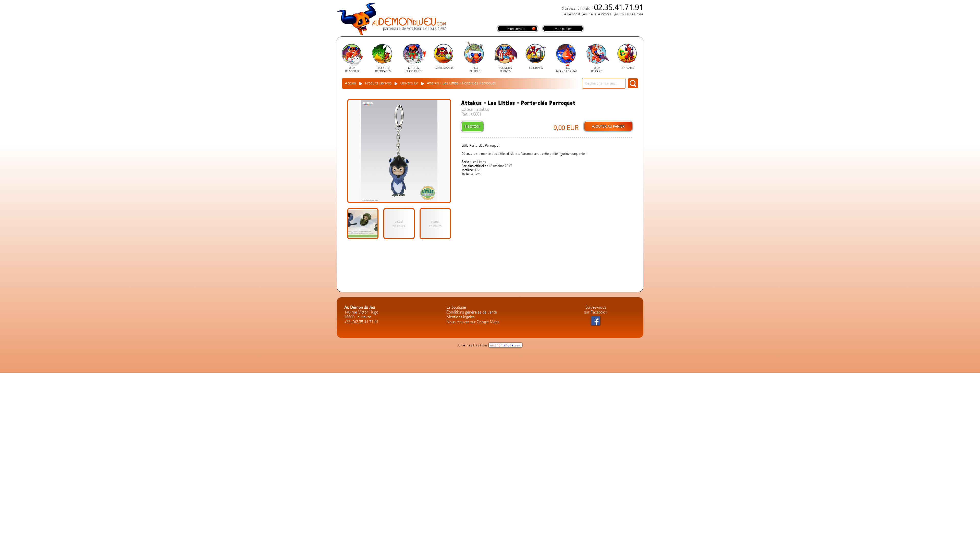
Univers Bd (409, 83)
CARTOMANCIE (444, 68)
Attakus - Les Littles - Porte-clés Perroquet (461, 83)
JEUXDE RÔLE (474, 69)
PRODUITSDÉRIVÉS (505, 69)
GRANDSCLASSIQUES (413, 69)
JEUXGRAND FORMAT (566, 69)
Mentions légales (460, 317)
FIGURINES (536, 68)
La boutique (456, 307)
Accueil (351, 83)
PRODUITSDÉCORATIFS (383, 69)
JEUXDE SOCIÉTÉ (352, 69)
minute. (505, 345)
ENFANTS (628, 68)
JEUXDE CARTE (597, 69)
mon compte (516, 29)
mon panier (563, 29)
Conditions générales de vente (471, 312)
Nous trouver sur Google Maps (472, 321)
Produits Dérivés (378, 83)
